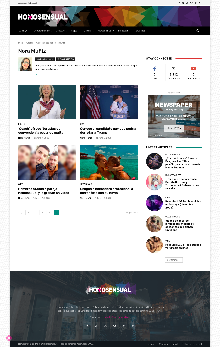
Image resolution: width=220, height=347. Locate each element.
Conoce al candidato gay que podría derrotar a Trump (108, 131)
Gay (82, 124)
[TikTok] (196, 3)
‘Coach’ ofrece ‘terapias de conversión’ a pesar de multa (40, 131)
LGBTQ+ (22, 124)
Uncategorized (173, 175)
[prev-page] (21, 212)
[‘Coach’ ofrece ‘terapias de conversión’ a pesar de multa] (47, 102)
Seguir (174, 67)
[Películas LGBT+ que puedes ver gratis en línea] (154, 244)
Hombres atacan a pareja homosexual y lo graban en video (43, 191)
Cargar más (172, 259)
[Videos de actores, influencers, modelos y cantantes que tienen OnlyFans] (154, 223)
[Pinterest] (200, 3)
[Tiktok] (123, 325)
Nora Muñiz (24, 138)
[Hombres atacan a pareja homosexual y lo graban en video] (47, 162)
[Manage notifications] (9, 338)
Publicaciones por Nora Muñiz (50, 42)
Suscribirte (193, 67)
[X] (36, 74)
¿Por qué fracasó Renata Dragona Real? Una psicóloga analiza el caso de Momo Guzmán (183, 163)
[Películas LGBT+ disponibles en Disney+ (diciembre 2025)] (154, 203)
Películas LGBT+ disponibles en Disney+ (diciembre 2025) (183, 204)
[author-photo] (26, 67)
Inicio (20, 42)
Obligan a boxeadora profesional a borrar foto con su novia (106, 191)
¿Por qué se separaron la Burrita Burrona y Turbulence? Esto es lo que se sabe (182, 184)
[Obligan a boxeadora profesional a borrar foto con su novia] (109, 162)
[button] (198, 30)
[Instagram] (183, 3)
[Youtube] (191, 3)
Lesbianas (86, 184)
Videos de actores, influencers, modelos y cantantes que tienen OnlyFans (179, 225)
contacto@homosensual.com (116, 317)
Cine (167, 198)
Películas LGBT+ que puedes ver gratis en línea (183, 246)
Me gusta (154, 67)
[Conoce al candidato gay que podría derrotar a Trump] (109, 102)
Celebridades (172, 154)
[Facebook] (179, 3)
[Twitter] (187, 3)
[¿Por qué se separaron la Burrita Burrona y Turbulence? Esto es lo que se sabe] (154, 182)
